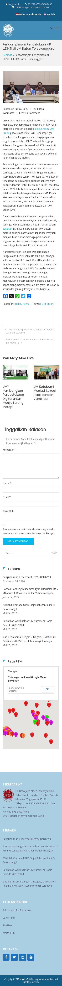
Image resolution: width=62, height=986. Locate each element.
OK (47, 689)
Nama (7, 483)
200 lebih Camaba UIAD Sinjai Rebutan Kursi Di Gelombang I (29, 607)
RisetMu (7, 925)
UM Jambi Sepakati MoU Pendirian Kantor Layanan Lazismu (29, 331)
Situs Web (8, 511)
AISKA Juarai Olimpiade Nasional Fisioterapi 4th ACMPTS (29, 341)
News (25, 303)
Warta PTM (9, 932)
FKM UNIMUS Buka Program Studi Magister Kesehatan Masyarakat (14, 394)
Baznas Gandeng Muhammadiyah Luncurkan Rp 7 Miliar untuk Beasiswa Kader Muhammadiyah (30, 591)
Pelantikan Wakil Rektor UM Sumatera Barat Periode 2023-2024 (27, 623)
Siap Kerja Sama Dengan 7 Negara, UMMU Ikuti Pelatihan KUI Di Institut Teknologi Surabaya (29, 639)
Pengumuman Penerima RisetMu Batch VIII (27, 577)
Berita (17, 303)
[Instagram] (22, 957)
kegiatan (7, 228)
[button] (47, 723)
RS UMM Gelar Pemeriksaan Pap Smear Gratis (44, 378)
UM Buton (47, 303)
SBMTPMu (9, 917)
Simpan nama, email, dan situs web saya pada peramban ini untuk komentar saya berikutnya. (28, 531)
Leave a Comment (29, 113)
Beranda (7, 55)
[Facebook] (6, 957)
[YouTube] (30, 957)
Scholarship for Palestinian (17, 910)
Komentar (9, 449)
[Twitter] (14, 957)
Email (7, 497)
